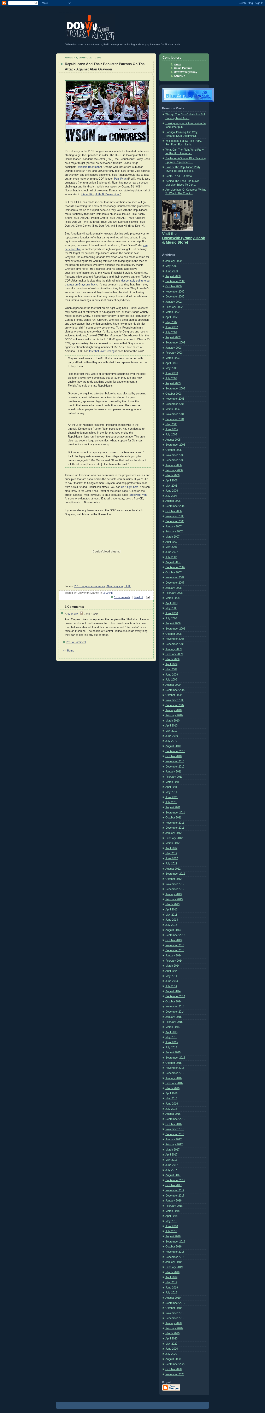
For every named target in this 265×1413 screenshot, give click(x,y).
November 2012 (174, 884)
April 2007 (171, 541)
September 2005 (175, 444)
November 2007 (174, 577)
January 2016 (173, 1078)
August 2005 (173, 439)
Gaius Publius (183, 68)
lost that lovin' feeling (101, 351)
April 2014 (171, 970)
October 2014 (173, 1001)
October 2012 (173, 879)
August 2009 (173, 684)
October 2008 (173, 633)
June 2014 (171, 981)
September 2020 (175, 1364)
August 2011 (172, 807)
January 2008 (173, 587)
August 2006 (173, 500)
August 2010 (173, 746)
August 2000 (173, 276)
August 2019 (173, 1297)
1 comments (122, 597)
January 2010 (173, 710)
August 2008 (173, 623)
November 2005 (174, 455)
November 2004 (174, 414)
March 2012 (172, 843)
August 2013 (173, 930)
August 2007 (173, 562)
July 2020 (171, 1354)
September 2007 (175, 567)
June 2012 (171, 858)
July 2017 (171, 1170)
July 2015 (171, 1047)
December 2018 (174, 1257)
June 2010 (171, 736)
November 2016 (174, 1129)
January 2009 (173, 649)
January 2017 (173, 1139)
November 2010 (174, 761)
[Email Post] (147, 597)
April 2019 (171, 1277)
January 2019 (173, 1262)
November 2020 (174, 1374)
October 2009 (173, 695)
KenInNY (179, 76)
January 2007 (173, 526)
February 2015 (174, 1021)
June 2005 (171, 429)
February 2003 (174, 352)
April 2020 (171, 1338)
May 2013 (171, 914)
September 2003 (175, 388)
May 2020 (171, 1343)
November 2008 (174, 638)
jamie (177, 64)
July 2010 (171, 741)
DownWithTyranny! (65, 12)
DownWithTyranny (185, 72)
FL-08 (127, 586)
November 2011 (174, 822)
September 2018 (175, 1241)
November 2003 (174, 398)
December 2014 (174, 1011)
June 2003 (171, 373)
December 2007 (174, 582)
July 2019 (171, 1292)
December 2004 (174, 419)
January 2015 (173, 1016)
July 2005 (171, 434)
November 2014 (174, 1006)
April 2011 (171, 787)
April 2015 (171, 1032)
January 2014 (173, 955)
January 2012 (173, 833)
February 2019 (174, 1267)
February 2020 (174, 1328)
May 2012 (171, 853)
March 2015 (172, 1027)
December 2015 (174, 1073)
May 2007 (171, 546)
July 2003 (171, 378)
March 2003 (172, 358)
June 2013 (171, 919)
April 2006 (171, 480)
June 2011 (171, 797)
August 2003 (173, 383)
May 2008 (171, 608)
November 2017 (174, 1190)
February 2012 (174, 838)
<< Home (68, 650)
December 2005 (174, 460)
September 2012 (175, 873)
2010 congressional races (89, 586)
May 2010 (171, 730)
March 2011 (172, 782)
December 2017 (174, 1195)
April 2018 (171, 1216)
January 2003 (173, 347)
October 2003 (173, 393)
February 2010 (174, 715)
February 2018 (174, 1205)
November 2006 (174, 516)
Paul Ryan (120, 178)
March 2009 (172, 659)
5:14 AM (73, 614)
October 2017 (173, 1185)
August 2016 (173, 1113)
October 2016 (173, 1124)
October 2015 (173, 1062)
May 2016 (171, 1098)
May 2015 (171, 1037)
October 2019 (173, 1308)
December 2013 (174, 950)
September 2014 (175, 996)
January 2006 (173, 465)
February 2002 (174, 307)
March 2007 (172, 536)
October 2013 (173, 940)
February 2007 (174, 531)
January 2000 (173, 261)
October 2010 (173, 756)
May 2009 (171, 669)
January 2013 (173, 894)
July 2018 (171, 1231)
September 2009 (175, 690)
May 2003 (171, 368)
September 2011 (175, 812)
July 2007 (171, 557)
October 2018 (173, 1246)
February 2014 (174, 960)
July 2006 (171, 495)
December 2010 (174, 766)
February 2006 (174, 470)
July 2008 (171, 618)
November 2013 (174, 945)
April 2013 (171, 909)
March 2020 (172, 1333)
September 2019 (175, 1303)
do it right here (129, 487)
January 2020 (173, 1323)
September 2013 (175, 935)
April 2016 (171, 1093)
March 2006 (172, 475)
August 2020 (173, 1359)
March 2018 (172, 1211)
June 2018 (171, 1226)
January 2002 (173, 301)
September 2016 (175, 1119)
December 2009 (174, 705)
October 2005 (173, 449)
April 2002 (171, 317)
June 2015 (171, 1042)
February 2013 (174, 899)
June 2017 (171, 1165)
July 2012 (171, 863)
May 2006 (171, 485)
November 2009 (174, 700)
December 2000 (174, 296)
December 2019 (174, 1318)
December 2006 (174, 521)
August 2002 (173, 337)
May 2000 (171, 266)
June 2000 (171, 271)
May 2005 (171, 424)
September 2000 (175, 281)
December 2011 (174, 827)
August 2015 (173, 1052)
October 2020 (173, 1369)
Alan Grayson (114, 586)
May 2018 (171, 1221)
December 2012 (174, 889)
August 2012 (173, 868)
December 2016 (174, 1134)
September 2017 (175, 1180)
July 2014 (171, 986)
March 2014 (172, 965)
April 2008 (171, 603)
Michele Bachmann (89, 167)
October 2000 (173, 286)
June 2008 (171, 613)
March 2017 (172, 1149)
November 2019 (174, 1313)
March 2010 (172, 720)
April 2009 (171, 664)
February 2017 (174, 1144)
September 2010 (175, 751)
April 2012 (171, 848)
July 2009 (171, 679)
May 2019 (171, 1282)
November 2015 (174, 1067)
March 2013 (172, 904)
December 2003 (174, 404)
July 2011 (171, 802)
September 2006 (175, 506)
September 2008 (175, 628)
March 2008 (172, 598)
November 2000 (174, 291)
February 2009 (174, 654)
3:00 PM (108, 592)
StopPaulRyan (138, 494)
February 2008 (174, 592)
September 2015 (175, 1057)
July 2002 (171, 332)
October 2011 (173, 817)
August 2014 (173, 991)
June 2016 (171, 1103)
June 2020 (171, 1348)
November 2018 (174, 1251)
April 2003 (171, 363)
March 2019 (172, 1272)
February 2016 (174, 1083)
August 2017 (173, 1175)
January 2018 (173, 1200)
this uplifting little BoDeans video (100, 194)
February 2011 (173, 776)
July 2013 (171, 924)
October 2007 (173, 572)
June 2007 (171, 552)
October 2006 (173, 511)
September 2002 (175, 342)
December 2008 (174, 644)
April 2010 (171, 725)
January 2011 (173, 771)
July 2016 (171, 1108)
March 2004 (172, 409)
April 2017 (171, 1154)
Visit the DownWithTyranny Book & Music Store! (183, 238)
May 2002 (171, 322)
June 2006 (171, 490)
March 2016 (172, 1088)
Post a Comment (76, 642)
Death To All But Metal (178, 176)
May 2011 (171, 792)
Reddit (138, 597)
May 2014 (171, 976)
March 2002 (172, 312)
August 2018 (173, 1236)
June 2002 (171, 327)
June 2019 (171, 1287)
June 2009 (171, 674)
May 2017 (171, 1159)
